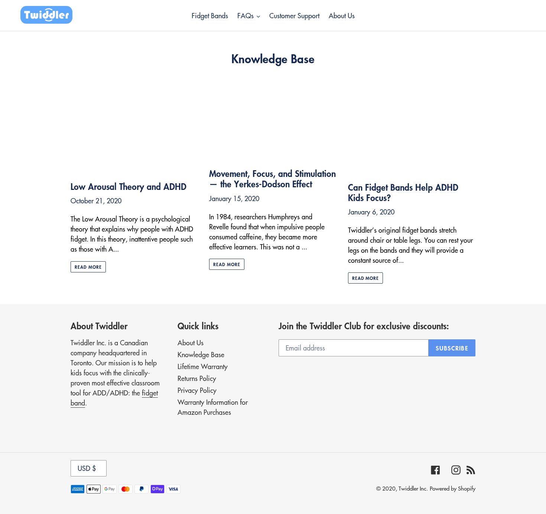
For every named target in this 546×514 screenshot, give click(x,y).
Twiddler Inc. (413, 488)
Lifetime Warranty (203, 366)
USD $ (87, 468)
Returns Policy (197, 378)
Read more (88, 267)
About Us (191, 342)
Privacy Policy (197, 390)
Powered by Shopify (452, 488)
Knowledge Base (201, 354)
